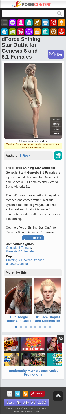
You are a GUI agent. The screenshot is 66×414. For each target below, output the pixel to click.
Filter (58, 54)
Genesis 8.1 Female (20, 251)
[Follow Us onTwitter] (18, 394)
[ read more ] (33, 238)
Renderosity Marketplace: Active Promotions (33, 372)
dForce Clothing (17, 263)
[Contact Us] (10, 394)
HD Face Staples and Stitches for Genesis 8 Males (47, 320)
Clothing (11, 260)
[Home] (31, 4)
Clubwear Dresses (31, 260)
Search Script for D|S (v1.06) (26, 402)
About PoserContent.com (33, 408)
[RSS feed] (26, 394)
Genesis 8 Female (18, 247)
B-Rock (24, 155)
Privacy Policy (13, 408)
